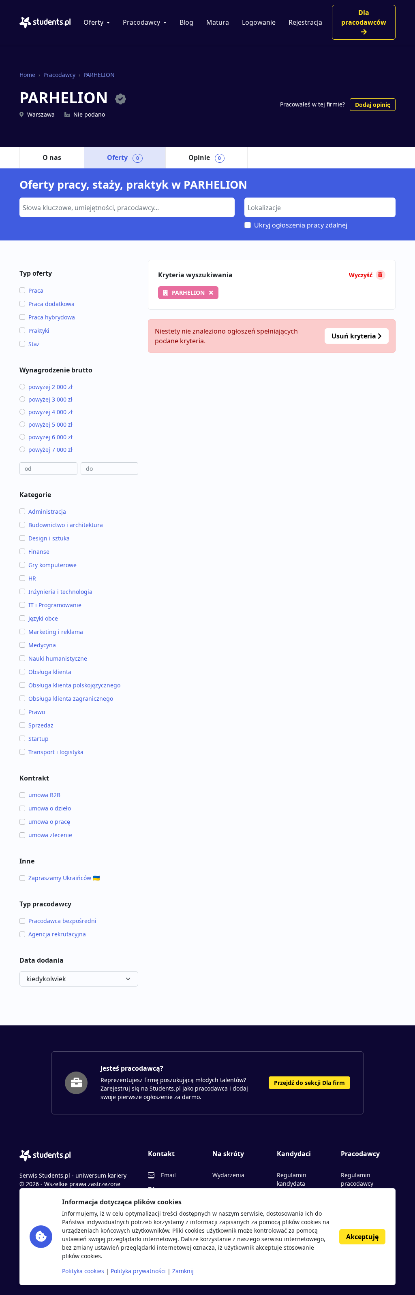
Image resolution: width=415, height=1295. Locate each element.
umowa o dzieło (49, 808)
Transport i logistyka (55, 752)
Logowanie (259, 22)
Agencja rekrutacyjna (57, 934)
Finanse (38, 551)
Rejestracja (305, 22)
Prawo (36, 712)
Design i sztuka (49, 538)
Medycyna (42, 645)
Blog (186, 22)
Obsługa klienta (49, 672)
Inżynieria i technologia (60, 591)
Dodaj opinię (372, 104)
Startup (38, 738)
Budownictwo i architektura (65, 525)
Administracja (47, 511)
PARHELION (99, 75)
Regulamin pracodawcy (357, 1179)
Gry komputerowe (52, 565)
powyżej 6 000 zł (50, 437)
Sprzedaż (40, 725)
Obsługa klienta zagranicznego (70, 698)
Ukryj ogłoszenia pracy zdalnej (300, 225)
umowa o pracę (49, 821)
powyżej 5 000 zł (50, 424)
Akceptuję (362, 1236)
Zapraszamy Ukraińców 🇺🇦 (64, 878)
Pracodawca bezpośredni (62, 921)
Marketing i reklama (55, 632)
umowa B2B (44, 795)
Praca (35, 290)
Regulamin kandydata (291, 1179)
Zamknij (183, 1271)
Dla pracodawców (363, 17)
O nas (52, 157)
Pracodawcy (141, 22)
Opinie (204, 157)
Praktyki (38, 330)
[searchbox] (126, 207)
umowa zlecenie (50, 835)
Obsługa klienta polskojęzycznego (74, 685)
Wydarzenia (228, 1175)
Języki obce (43, 618)
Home (27, 75)
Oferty (93, 22)
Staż (34, 344)
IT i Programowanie (54, 605)
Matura (217, 22)
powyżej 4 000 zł (50, 412)
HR (32, 578)
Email (168, 1175)
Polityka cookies (83, 1271)
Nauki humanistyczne (57, 658)
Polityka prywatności (138, 1271)
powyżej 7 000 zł (50, 449)
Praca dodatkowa (51, 304)
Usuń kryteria (355, 336)
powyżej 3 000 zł (50, 399)
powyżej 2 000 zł (50, 387)
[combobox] (127, 207)
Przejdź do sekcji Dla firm (309, 1083)
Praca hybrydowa (51, 317)
